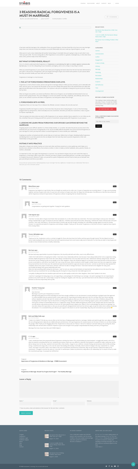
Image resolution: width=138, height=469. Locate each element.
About (98, 3)
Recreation (98, 75)
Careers (97, 50)
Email (55, 401)
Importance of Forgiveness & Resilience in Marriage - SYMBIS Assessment (44, 361)
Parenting (98, 72)
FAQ (20, 443)
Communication (57, 19)
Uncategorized (99, 91)
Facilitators (91, 3)
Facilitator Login (23, 438)
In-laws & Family (99, 63)
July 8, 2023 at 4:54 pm (36, 204)
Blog (109, 3)
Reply (114, 186)
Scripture (97, 81)
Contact (103, 3)
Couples (83, 3)
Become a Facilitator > (76, 441)
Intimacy (97, 66)
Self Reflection (99, 85)
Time (96, 88)
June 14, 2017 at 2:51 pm (34, 236)
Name (21, 401)
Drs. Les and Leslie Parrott (30, 19)
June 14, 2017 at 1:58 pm (34, 188)
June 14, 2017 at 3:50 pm (34, 318)
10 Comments (113, 17)
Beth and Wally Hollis (35, 316)
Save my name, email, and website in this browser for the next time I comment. (43, 408)
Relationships (99, 78)
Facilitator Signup (24, 440)
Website (89, 401)
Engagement (98, 60)
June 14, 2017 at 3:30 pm (34, 252)
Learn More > (99, 447)
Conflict (64, 19)
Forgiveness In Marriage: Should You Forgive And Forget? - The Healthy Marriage (46, 372)
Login (117, 3)
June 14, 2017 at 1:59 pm (34, 216)
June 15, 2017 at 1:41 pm (34, 338)
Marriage (97, 69)
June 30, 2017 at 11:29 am (37, 289)
